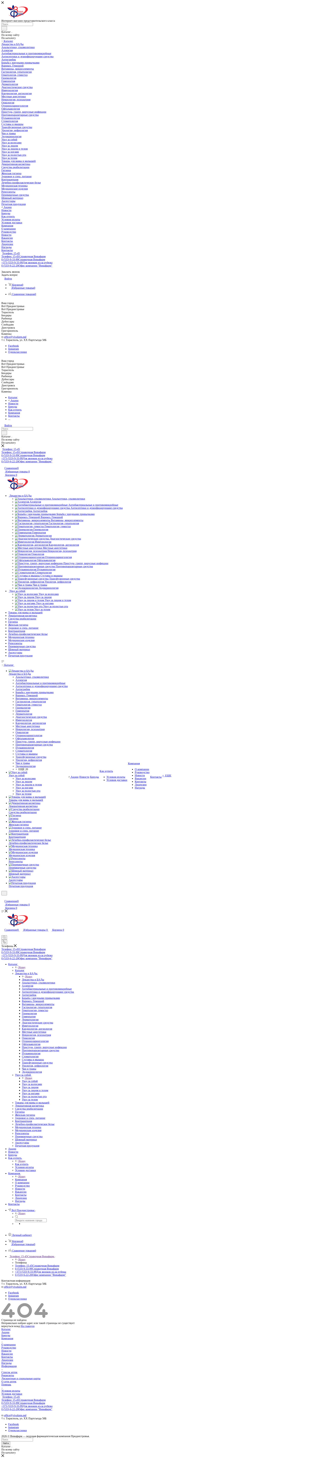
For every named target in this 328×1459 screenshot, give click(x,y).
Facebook (13, 345)
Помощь (6, 1384)
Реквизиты (7, 1375)
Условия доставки (11, 1393)
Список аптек (9, 1372)
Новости (6, 1350)
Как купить (21, 1164)
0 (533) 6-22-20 (26, 265)
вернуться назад (10, 1326)
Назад (21, 967)
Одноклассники (17, 351)
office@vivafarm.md (15, 336)
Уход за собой (30, 1081)
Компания (21, 1179)
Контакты (7, 1356)
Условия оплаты (10, 1390)
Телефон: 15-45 (11, 253)
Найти (6, 1443)
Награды (6, 1363)
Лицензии (7, 1360)
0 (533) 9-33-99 (23, 259)
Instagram (13, 348)
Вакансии (7, 1353)
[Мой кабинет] (2, 897)
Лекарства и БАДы (33, 979)
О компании (8, 1344)
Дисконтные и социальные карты (20, 1378)
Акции (5, 1332)
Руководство (8, 1347)
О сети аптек (8, 1381)
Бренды (5, 1335)
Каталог (19, 970)
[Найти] (4, 28)
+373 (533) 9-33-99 (26, 262)
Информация (9, 1366)
